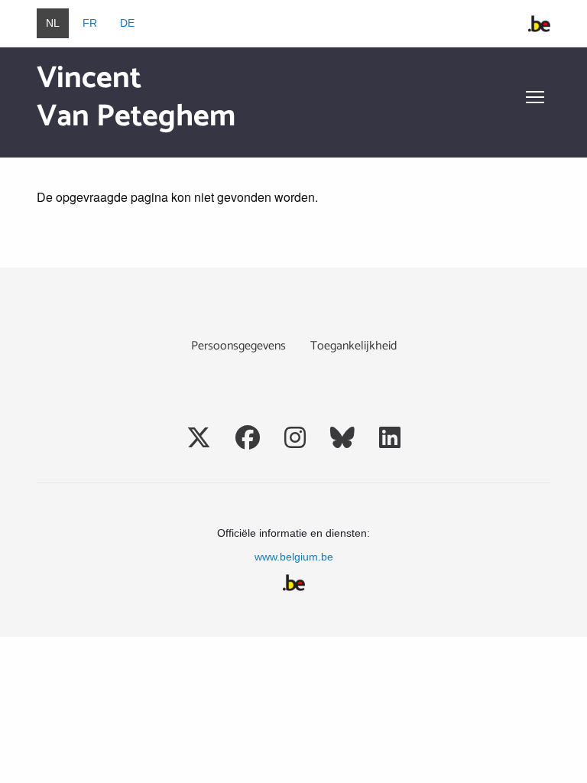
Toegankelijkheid (353, 346)
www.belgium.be (294, 557)
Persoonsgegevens (238, 346)
